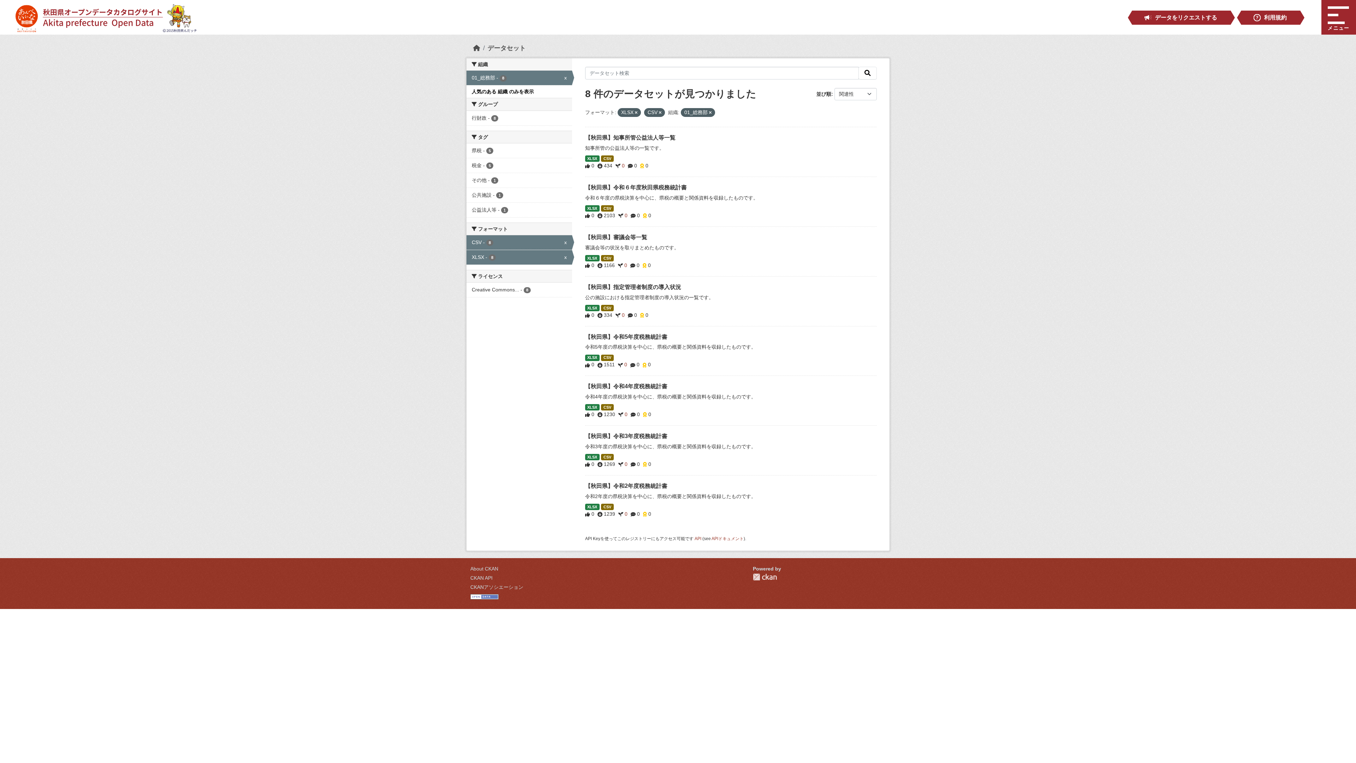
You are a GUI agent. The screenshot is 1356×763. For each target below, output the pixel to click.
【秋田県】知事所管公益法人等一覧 (630, 138)
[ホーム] (476, 48)
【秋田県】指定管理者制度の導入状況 (633, 287)
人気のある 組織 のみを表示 (503, 91)
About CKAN (484, 569)
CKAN (765, 577)
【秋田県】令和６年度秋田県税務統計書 (636, 187)
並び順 (823, 94)
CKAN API (481, 578)
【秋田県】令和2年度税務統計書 (626, 486)
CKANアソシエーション (496, 587)
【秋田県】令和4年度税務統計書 (626, 386)
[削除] (636, 113)
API (698, 538)
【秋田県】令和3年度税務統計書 (626, 436)
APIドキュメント (728, 538)
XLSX (592, 158)
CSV (607, 158)
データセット (507, 48)
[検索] (867, 73)
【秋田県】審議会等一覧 (616, 237)
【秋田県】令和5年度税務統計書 (626, 337)
